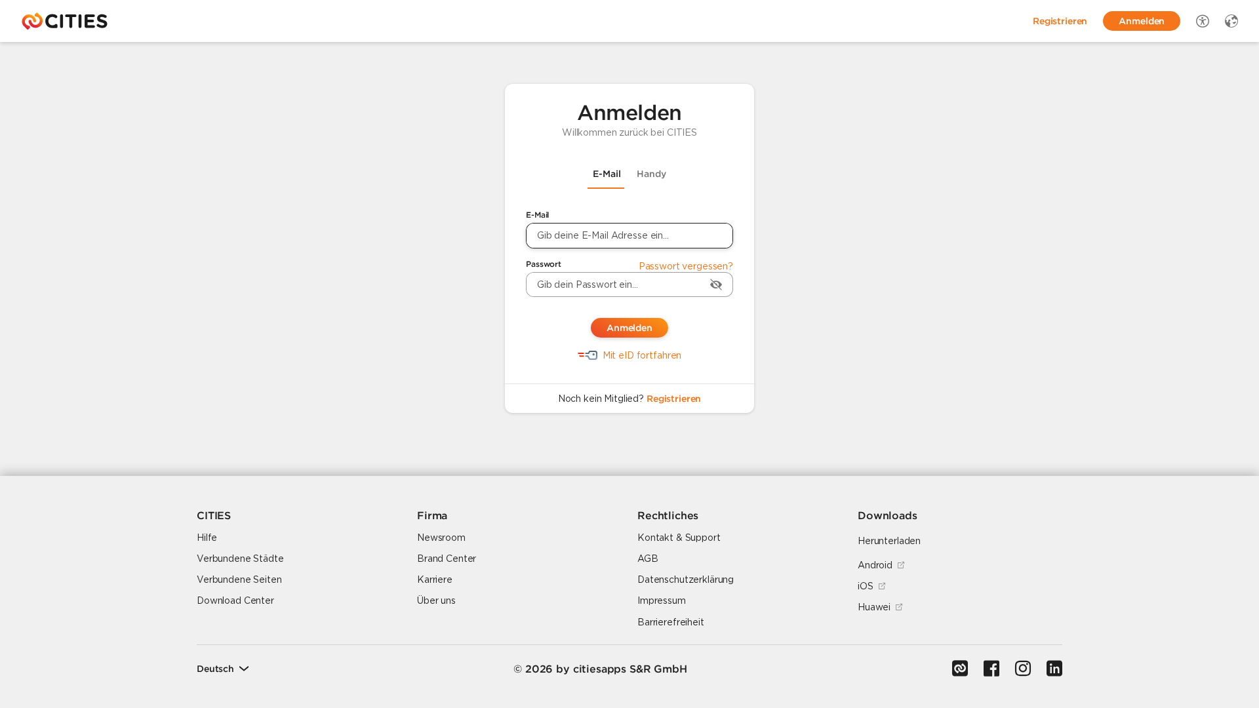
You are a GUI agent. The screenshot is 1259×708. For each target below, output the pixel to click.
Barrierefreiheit (670, 622)
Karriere (434, 579)
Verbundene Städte (240, 558)
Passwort (543, 264)
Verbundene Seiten (239, 579)
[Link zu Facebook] (991, 669)
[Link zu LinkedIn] (1054, 669)
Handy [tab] (651, 174)
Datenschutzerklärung (685, 579)
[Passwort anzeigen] (716, 284)
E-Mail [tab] (607, 174)
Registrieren (674, 398)
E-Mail (537, 215)
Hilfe (207, 537)
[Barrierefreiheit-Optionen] (1202, 21)
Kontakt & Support (679, 537)
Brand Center (446, 558)
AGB (647, 558)
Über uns (436, 600)
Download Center (235, 600)
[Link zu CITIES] (960, 669)
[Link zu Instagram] (1023, 669)
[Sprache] (1231, 21)
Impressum (661, 600)
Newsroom (441, 537)
